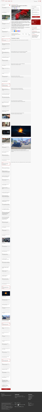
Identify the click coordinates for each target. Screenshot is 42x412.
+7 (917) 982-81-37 (30, 396)
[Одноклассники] (16, 31)
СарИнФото (16, 397)
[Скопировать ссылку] (20, 31)
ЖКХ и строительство (19, 396)
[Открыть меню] (40, 1)
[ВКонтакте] (14, 31)
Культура (22, 396)
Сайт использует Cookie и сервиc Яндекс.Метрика (5, 409)
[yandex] (17, 406)
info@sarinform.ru (30, 398)
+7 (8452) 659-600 (30, 397)
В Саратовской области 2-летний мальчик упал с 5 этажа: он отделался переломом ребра (35, 10)
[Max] (24, 404)
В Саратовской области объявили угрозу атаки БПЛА (35, 8)
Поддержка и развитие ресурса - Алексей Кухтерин (31, 405)
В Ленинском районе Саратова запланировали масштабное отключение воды (35, 12)
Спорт (24, 396)
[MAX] (19, 31)
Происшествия (17, 4)
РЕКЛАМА (29, 399)
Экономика (16, 396)
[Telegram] (17, 31)
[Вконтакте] (18, 404)
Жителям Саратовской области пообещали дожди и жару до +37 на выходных (35, 14)
